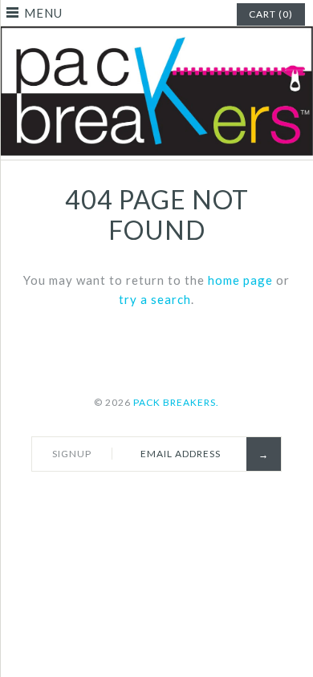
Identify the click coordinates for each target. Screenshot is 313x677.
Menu (43, 13)
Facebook (95, 499)
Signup (71, 454)
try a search (155, 299)
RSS (171, 499)
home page (240, 280)
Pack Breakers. (176, 402)
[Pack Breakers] (156, 36)
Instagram (208, 499)
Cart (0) (271, 14)
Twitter (133, 499)
